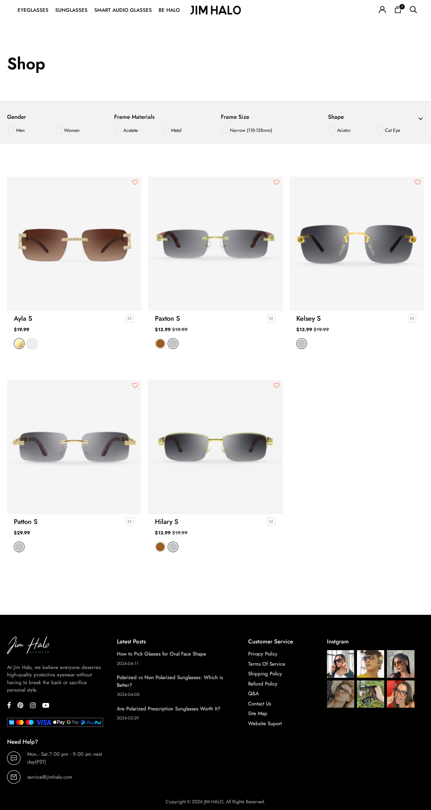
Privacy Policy (262, 654)
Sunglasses (71, 10)
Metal (175, 130)
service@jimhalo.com (49, 777)
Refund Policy (262, 684)
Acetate (130, 130)
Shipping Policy (265, 673)
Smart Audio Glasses (123, 10)
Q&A (253, 693)
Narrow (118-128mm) (250, 130)
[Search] (413, 10)
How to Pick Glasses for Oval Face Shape (161, 654)
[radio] (19, 344)
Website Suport (265, 723)
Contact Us (259, 703)
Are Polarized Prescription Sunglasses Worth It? (168, 708)
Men (20, 130)
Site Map (257, 713)
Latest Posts (131, 641)
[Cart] (397, 10)
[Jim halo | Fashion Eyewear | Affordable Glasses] (215, 10)
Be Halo (169, 10)
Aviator (343, 130)
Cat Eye (392, 130)
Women (71, 130)
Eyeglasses (33, 10)
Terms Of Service (266, 664)
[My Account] (382, 10)
